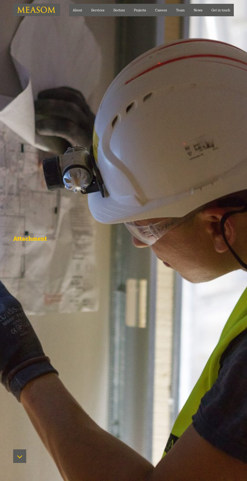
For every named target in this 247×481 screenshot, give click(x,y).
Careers (161, 10)
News (198, 10)
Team (180, 10)
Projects (140, 10)
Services (97, 10)
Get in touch (220, 10)
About (77, 10)
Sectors (119, 10)
